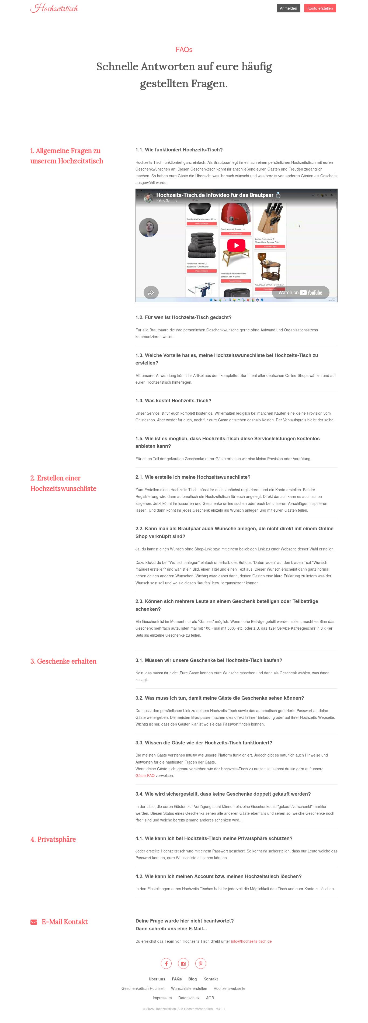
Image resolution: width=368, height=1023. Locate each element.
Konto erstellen (320, 8)
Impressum (162, 997)
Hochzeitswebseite (229, 988)
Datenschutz (189, 997)
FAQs (177, 979)
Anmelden (288, 8)
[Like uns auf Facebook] (166, 963)
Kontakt (210, 979)
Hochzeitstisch (53, 9)
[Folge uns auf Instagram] (183, 963)
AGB (210, 997)
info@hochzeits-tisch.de (251, 941)
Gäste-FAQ (145, 775)
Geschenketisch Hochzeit (143, 988)
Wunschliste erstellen (189, 988)
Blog (192, 979)
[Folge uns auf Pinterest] (200, 963)
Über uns (157, 979)
